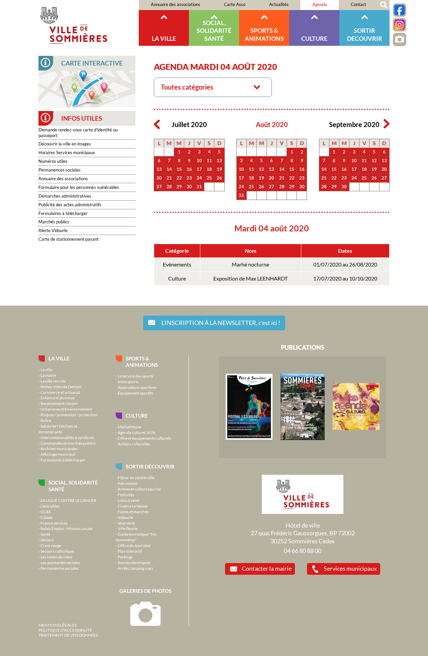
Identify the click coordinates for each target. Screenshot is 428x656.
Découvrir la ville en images (64, 143)
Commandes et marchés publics (68, 443)
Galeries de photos (145, 591)
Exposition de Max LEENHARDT (250, 279)
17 (199, 169)
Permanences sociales (59, 170)
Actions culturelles (134, 443)
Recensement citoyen (59, 403)
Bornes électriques (134, 562)
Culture (314, 38)
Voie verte (126, 523)
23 (189, 178)
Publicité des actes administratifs (69, 204)
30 (189, 186)
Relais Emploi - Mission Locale (66, 528)
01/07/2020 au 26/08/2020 (345, 264)
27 (159, 186)
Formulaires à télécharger (63, 213)
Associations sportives (137, 387)
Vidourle (125, 517)
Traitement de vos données (68, 635)
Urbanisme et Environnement (66, 409)
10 (199, 160)
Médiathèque (129, 426)
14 (169, 169)
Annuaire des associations (175, 4)
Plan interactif (130, 551)
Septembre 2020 (354, 124)
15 (179, 169)
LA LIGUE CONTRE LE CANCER (68, 500)
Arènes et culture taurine (139, 488)
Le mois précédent (157, 124)
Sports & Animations (264, 34)
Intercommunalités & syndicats (67, 437)
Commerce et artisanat (60, 392)
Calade (46, 517)
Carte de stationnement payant (68, 239)
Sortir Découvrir (364, 34)
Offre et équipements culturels (144, 438)
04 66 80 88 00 (302, 550)
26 (219, 178)
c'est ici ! (221, 322)
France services (54, 523)
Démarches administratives (64, 196)
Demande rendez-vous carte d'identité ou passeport (78, 132)
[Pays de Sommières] (249, 438)
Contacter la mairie (267, 568)
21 (169, 178)
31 (199, 186)
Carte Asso (234, 4)
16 (189, 169)
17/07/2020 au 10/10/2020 (345, 279)
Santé (45, 534)
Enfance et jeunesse (57, 397)
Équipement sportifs (135, 393)
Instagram (399, 24)
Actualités (279, 4)
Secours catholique (57, 551)
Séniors (47, 539)
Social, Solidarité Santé (214, 30)
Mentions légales (57, 625)
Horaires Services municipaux (66, 152)
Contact (358, 4)
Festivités (126, 494)
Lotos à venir (129, 500)
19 (219, 169)
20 (159, 178)
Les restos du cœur (56, 556)
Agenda (319, 4)
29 (179, 186)
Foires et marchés (133, 511)
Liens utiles (50, 506)
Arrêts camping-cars (135, 568)
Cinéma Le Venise (133, 506)
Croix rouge (50, 545)
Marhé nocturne (250, 264)
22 (179, 178)
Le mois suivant (387, 124)
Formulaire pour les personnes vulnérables (78, 187)
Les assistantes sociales (60, 562)
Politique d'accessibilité (65, 630)
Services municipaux (350, 568)
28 (169, 186)
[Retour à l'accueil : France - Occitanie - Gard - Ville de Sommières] (88, 23)
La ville (164, 38)
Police (45, 420)
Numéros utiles (53, 161)
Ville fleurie (127, 528)
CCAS (45, 511)
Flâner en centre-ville (136, 477)
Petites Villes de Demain (61, 386)
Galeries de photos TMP (399, 39)
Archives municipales (59, 448)
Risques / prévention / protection (69, 414)
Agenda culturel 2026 (136, 432)
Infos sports (128, 381)
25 (209, 178)
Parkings (125, 556)
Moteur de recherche (384, 5)
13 (159, 169)
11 (209, 160)
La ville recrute (53, 380)
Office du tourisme (134, 545)
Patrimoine (127, 483)
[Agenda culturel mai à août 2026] (356, 428)
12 (219, 160)
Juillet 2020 (189, 124)
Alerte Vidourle (53, 230)
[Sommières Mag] (303, 438)
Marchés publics (53, 221)
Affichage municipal (57, 454)
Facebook (399, 10)
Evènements (177, 264)
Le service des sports (135, 375)
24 (199, 178)
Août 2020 (272, 124)
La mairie (48, 375)
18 (209, 169)
